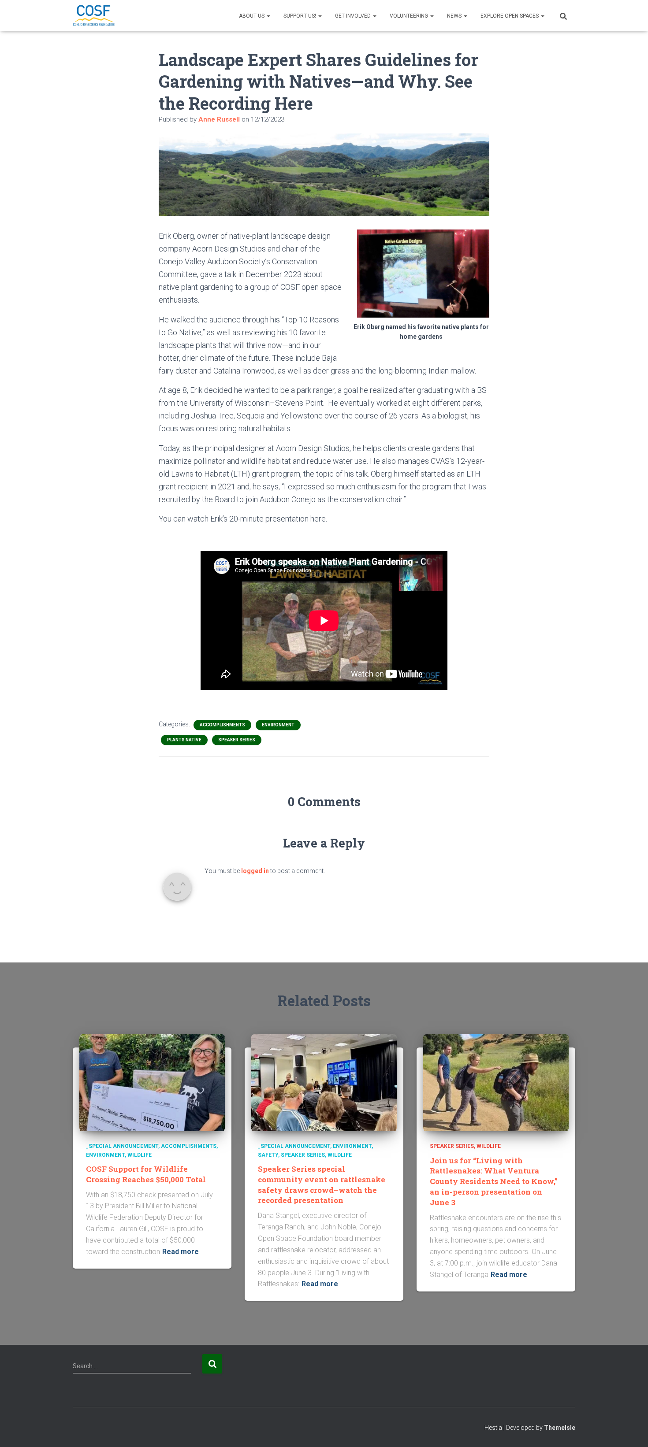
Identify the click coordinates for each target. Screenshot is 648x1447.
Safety (268, 1155)
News (455, 16)
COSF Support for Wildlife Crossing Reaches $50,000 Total (146, 1174)
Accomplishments (222, 724)
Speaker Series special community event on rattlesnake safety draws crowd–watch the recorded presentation (321, 1184)
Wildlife (139, 1155)
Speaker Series (236, 739)
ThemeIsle (559, 1427)
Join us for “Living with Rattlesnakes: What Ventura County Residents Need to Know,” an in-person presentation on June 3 (494, 1181)
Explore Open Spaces (510, 16)
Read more (180, 1251)
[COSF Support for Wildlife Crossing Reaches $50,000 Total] (152, 1082)
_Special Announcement (122, 1146)
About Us (252, 16)
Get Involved (353, 16)
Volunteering (409, 16)
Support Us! (300, 16)
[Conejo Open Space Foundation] (93, 16)
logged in (255, 870)
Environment (278, 724)
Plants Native (184, 739)
